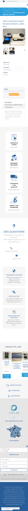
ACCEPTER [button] (13, 508)
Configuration (9, 107)
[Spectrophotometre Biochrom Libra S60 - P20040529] (14, 45)
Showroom (16, 390)
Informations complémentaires (13, 104)
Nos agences (15, 396)
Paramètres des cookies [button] (15, 474)
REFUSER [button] (17, 508)
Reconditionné (7, 69)
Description (8, 102)
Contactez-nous (15, 385)
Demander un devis (7, 376)
